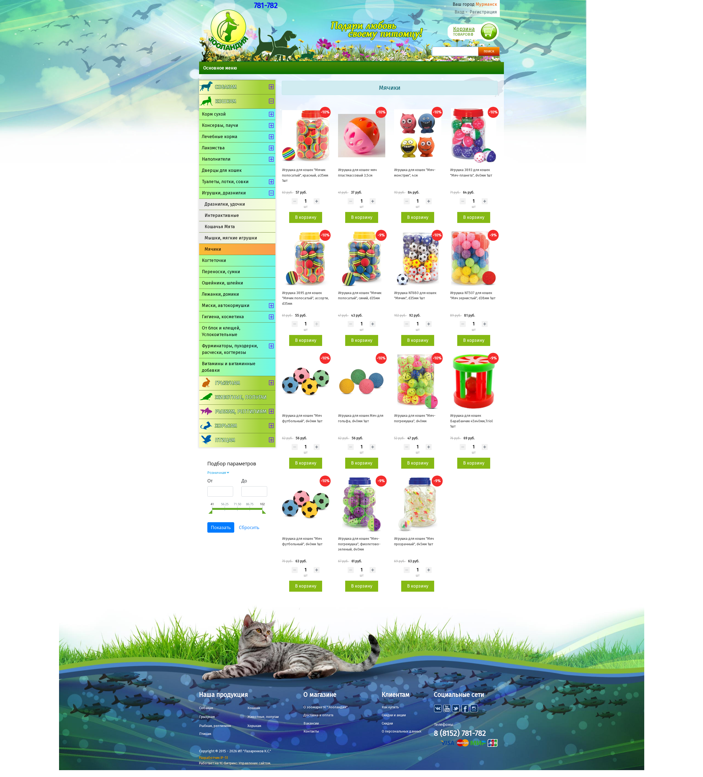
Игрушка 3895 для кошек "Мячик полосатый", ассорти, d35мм (305, 298)
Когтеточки (214, 260)
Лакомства (213, 147)
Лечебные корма (219, 136)
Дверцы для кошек (222, 170)
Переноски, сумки (221, 271)
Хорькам (226, 426)
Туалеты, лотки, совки (225, 181)
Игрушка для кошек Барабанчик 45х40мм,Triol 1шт (471, 420)
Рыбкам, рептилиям (240, 412)
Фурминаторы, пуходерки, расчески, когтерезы (230, 349)
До (244, 481)
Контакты (311, 731)
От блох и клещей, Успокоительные (221, 331)
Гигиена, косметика (223, 316)
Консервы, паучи (220, 125)
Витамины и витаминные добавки (228, 367)
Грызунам (227, 383)
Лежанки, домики (220, 294)
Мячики (213, 249)
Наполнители (216, 159)
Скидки (387, 723)
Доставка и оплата (318, 715)
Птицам (225, 440)
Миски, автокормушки (225, 305)
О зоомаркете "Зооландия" (325, 707)
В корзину (305, 217)
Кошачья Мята (220, 226)
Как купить (390, 707)
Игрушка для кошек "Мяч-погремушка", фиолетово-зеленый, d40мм (359, 543)
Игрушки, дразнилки (224, 192)
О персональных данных (401, 731)
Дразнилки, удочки (225, 204)
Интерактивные (222, 215)
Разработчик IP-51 (213, 758)
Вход (459, 12)
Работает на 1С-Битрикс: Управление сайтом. (235, 763)
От (210, 481)
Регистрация (483, 12)
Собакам (225, 87)
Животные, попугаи (241, 397)
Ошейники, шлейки (222, 283)
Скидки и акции (394, 715)
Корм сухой (214, 114)
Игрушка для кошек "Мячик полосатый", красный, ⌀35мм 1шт (305, 175)
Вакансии (311, 723)
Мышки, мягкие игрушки (231, 238)
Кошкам (225, 101)
